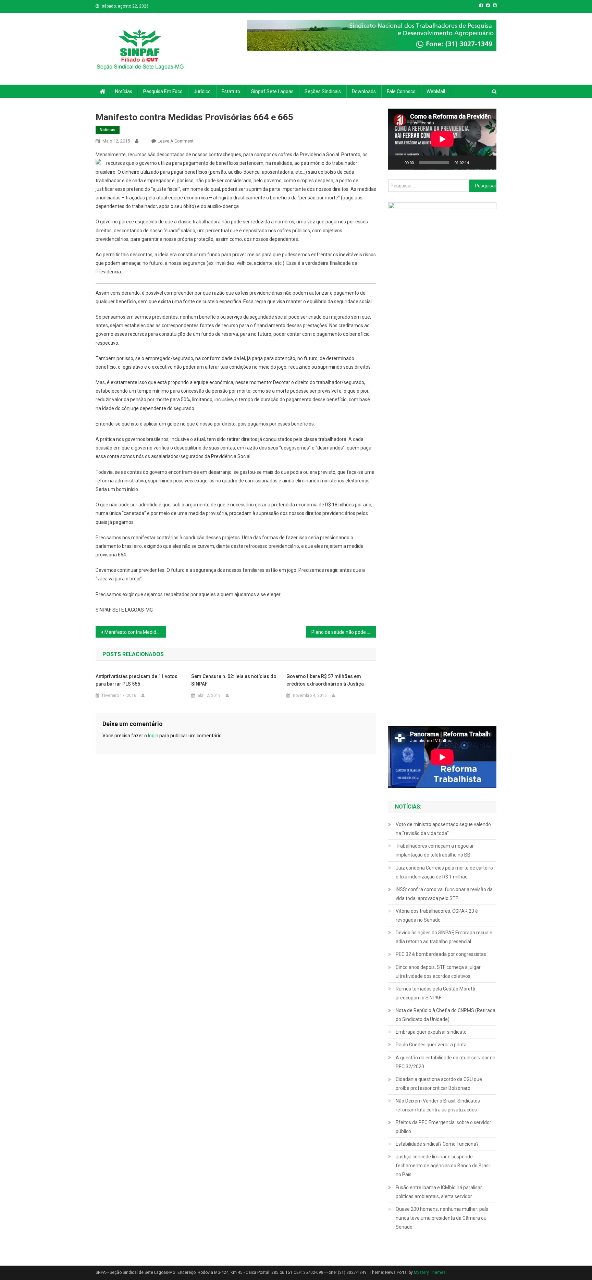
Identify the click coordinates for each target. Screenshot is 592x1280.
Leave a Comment (176, 141)
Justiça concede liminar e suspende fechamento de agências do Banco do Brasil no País (443, 1165)
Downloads (364, 91)
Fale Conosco (401, 91)
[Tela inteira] (487, 162)
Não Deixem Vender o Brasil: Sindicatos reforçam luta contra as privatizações (438, 1105)
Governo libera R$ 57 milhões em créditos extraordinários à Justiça (325, 680)
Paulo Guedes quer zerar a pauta (431, 1044)
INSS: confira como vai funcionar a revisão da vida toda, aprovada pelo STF (444, 894)
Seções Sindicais (323, 91)
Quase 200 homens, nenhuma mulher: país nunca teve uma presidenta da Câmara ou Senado (442, 1218)
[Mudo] (476, 162)
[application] (442, 139)
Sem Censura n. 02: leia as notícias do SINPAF (233, 680)
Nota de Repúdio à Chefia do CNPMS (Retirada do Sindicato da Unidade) (445, 1015)
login (153, 735)
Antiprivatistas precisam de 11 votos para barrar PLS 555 (136, 680)
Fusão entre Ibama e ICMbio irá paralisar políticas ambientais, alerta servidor (439, 1192)
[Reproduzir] (397, 162)
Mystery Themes (430, 1272)
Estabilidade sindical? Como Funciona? (437, 1144)
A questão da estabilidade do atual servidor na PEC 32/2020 (445, 1062)
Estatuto (231, 91)
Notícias (123, 91)
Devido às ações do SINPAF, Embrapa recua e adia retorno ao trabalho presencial (444, 937)
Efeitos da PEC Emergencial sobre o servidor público (443, 1127)
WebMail (436, 91)
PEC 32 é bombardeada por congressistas (441, 954)
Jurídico (202, 91)
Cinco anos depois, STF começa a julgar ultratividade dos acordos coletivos (438, 971)
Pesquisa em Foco (163, 91)
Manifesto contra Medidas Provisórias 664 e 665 (135, 632)
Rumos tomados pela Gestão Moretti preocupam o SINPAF (435, 993)
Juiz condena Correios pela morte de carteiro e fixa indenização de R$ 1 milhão (444, 872)
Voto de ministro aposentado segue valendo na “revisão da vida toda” (443, 829)
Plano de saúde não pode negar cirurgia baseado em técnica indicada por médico (343, 632)
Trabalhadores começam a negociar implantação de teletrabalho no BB (435, 850)
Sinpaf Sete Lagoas (272, 91)
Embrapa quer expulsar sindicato (431, 1032)
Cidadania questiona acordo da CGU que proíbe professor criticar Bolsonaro (439, 1083)
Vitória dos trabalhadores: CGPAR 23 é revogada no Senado (437, 915)
